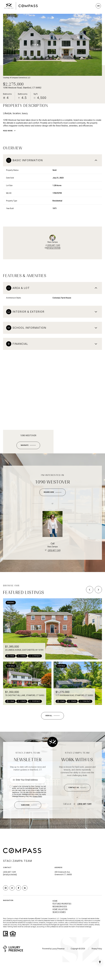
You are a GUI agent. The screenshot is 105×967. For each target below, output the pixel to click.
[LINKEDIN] (24, 887)
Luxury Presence (58, 949)
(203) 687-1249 (53, 245)
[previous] (89, 589)
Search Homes (59, 912)
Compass (63, 918)
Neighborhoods (59, 907)
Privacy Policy (37, 796)
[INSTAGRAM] (12, 887)
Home (54, 901)
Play (34, 45)
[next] (98, 589)
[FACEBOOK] (18, 887)
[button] (77, 787)
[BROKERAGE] (5, 887)
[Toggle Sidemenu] (98, 5)
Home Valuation (59, 909)
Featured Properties (61, 904)
